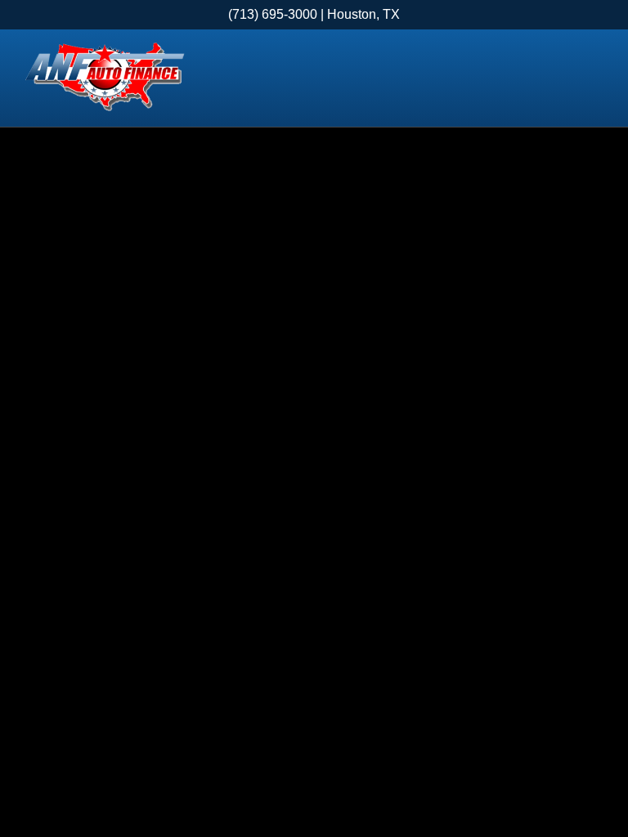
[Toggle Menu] (595, 78)
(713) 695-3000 (272, 14)
